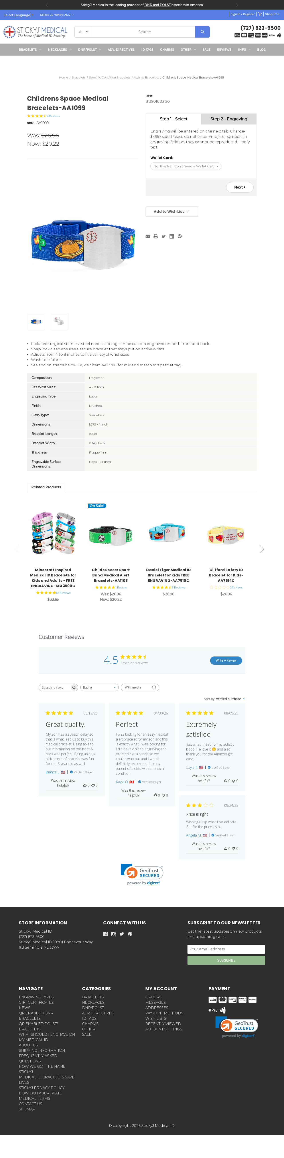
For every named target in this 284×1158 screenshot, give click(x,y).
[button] (142, 63)
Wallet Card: (161, 157)
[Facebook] (105, 934)
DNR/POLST (87, 49)
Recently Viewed (163, 1024)
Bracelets (28, 49)
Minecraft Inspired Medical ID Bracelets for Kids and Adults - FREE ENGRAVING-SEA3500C (53, 577)
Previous (47, 4)
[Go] (202, 32)
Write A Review (226, 660)
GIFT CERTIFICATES (36, 1002)
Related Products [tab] (46, 487)
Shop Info (272, 14)
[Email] (148, 236)
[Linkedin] (172, 236)
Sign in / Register (243, 14)
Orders (153, 997)
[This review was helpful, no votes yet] (85, 785)
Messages (155, 1002)
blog (261, 49)
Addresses (156, 1008)
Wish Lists (155, 1018)
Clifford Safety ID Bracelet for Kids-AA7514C (226, 575)
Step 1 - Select (173, 118)
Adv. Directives (121, 49)
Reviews (224, 49)
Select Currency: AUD (55, 15)
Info (242, 49)
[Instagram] (113, 934)
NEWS (24, 1008)
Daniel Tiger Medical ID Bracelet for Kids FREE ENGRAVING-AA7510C (168, 575)
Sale (206, 49)
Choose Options (55, 534)
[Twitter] (164, 236)
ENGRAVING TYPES (36, 997)
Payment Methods (164, 1013)
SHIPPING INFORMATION (42, 1050)
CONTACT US (30, 1104)
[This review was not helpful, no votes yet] (93, 785)
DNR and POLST (157, 5)
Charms (167, 49)
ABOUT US (28, 1045)
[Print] (156, 236)
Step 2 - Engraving (229, 118)
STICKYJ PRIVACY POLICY (42, 1088)
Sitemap (27, 1109)
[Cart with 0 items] (260, 14)
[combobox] (99, 687)
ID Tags (147, 49)
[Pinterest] (180, 236)
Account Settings (163, 1029)
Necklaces (57, 49)
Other (186, 49)
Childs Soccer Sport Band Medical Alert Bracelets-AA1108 (111, 575)
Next (237, 4)
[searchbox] (54, 687)
